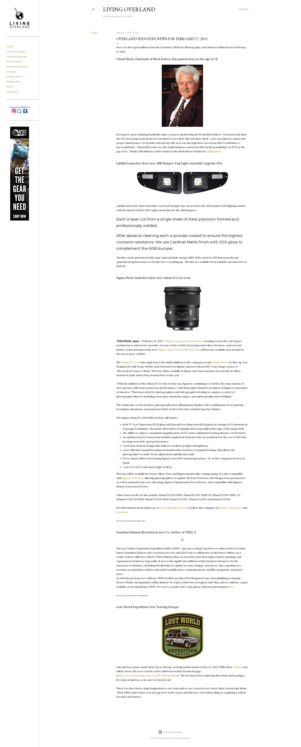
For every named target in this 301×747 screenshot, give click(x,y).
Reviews (11, 71)
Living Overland (129, 9)
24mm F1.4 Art (130, 362)
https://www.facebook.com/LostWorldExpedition (147, 675)
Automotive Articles (17, 66)
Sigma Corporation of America (183, 341)
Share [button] (95, 32)
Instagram (235, 507)
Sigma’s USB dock (132, 478)
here (231, 586)
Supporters (12, 91)
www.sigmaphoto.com (173, 507)
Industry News (14, 76)
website (237, 667)
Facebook (122, 512)
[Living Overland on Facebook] (25, 112)
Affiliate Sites (13, 81)
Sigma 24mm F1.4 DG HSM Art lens (179, 349)
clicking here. (214, 151)
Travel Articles (13, 61)
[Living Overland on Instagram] (14, 112)
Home (9, 46)
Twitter (223, 507)
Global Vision (220, 362)
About (9, 86)
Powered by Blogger (172, 732)
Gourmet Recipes (16, 51)
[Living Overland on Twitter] (19, 112)
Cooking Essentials (16, 56)
